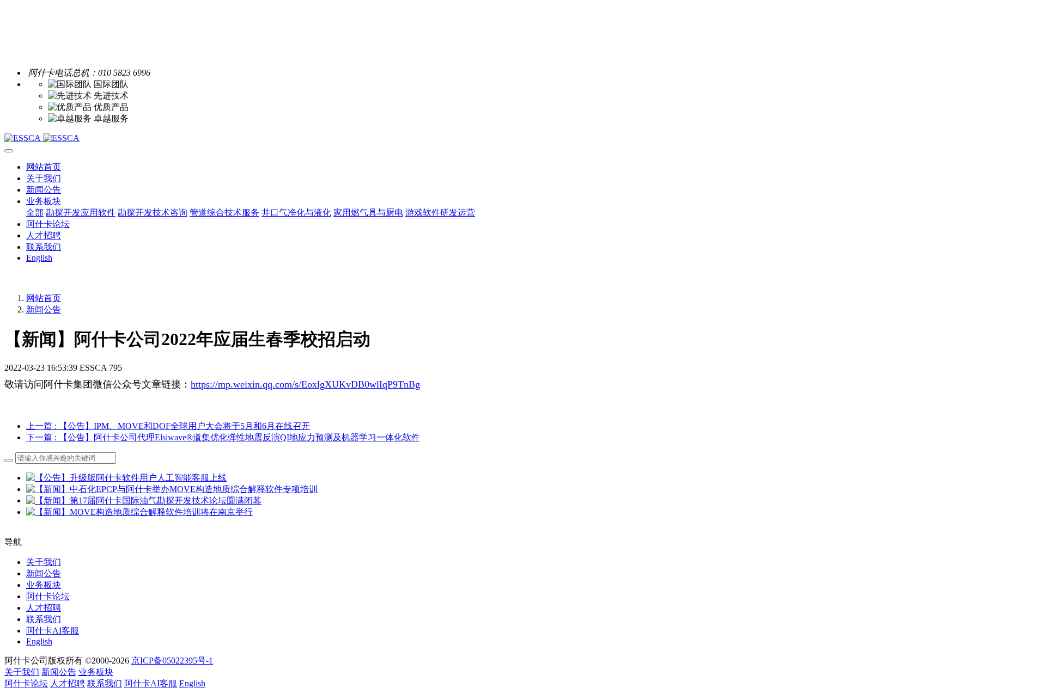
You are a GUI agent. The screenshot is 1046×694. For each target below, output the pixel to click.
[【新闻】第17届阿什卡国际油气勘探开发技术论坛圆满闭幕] (144, 500)
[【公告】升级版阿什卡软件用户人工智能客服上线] (126, 477)
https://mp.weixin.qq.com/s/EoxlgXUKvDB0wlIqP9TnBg (305, 384)
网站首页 (43, 166)
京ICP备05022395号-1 (172, 660)
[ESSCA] (523, 138)
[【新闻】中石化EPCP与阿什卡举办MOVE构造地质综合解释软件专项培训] (172, 489)
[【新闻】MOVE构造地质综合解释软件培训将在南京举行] (139, 512)
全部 (35, 212)
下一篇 (223, 437)
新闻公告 (43, 309)
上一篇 (168, 426)
